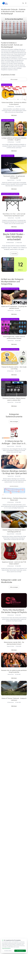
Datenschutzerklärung (6, 948)
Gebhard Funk (11, 217)
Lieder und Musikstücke (7, 120)
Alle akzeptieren (20, 950)
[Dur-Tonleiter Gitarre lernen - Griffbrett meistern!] (14, 28)
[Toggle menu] (25, 3)
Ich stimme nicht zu (8, 950)
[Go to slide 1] (22, 37)
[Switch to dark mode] (23, 3)
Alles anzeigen (14, 79)
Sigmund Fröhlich (6, 34)
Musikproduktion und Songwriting (10, 194)
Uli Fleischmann (11, 106)
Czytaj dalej (14, 253)
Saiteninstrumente (8, 28)
